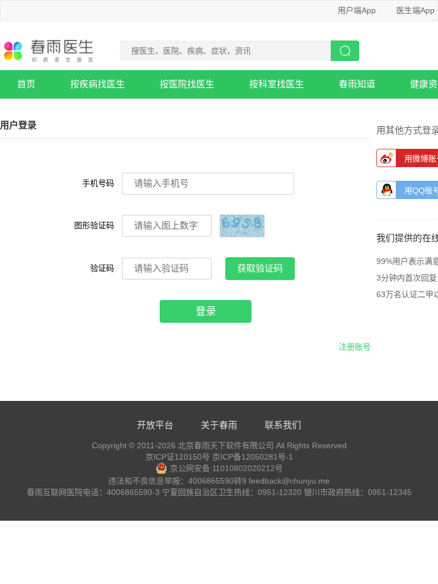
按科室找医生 (276, 84)
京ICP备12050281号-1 (252, 456)
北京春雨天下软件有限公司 (226, 445)
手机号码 (98, 183)
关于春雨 (219, 425)
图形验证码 (94, 225)
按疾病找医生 (97, 84)
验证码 (102, 268)
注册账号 (355, 347)
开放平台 (155, 425)
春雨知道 (357, 84)
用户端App (357, 10)
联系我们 (283, 425)
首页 (26, 84)
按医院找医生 (187, 84)
